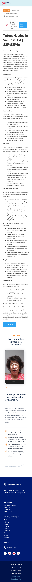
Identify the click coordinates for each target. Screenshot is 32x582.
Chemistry (7, 533)
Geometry (7, 535)
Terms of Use (16, 567)
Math (5, 520)
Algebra (6, 526)
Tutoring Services (10, 505)
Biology (6, 528)
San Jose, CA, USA (19, 10)
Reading (7, 524)
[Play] (7, 381)
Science (6, 522)
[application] (14, 367)
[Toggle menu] (28, 3)
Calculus (7, 531)
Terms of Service (16, 564)
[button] (14, 366)
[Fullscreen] (22, 381)
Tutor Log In (8, 512)
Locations (7, 507)
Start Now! (22, 25)
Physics (6, 537)
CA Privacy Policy (16, 573)
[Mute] (20, 381)
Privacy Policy (16, 570)
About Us (7, 509)
